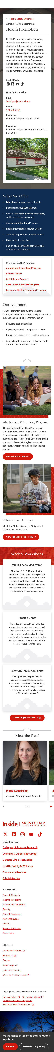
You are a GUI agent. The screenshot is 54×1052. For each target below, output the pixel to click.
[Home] (24, 823)
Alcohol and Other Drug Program (22, 223)
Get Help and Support (17, 279)
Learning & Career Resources (19, 853)
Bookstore (8, 955)
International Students (14, 904)
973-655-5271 (13, 110)
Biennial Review (14, 273)
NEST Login (8, 965)
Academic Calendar (12, 950)
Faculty (6, 909)
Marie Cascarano (17, 790)
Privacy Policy (10, 997)
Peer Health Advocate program (21, 208)
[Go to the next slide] (51, 806)
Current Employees (12, 914)
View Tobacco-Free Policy (19, 537)
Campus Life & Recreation (18, 859)
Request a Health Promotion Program (26, 290)
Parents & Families (12, 928)
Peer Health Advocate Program (22, 284)
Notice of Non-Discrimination (17, 1004)
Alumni (6, 923)
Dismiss (10, 1046)
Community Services (14, 872)
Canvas (6, 960)
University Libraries (12, 970)
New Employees (11, 919)
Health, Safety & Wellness (22, 19)
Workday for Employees (14, 975)
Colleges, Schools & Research (20, 847)
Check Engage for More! (25, 717)
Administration (11, 878)
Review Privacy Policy (34, 1046)
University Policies (31, 997)
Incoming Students (12, 900)
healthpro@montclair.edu (18, 101)
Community (8, 933)
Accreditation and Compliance (17, 1000)
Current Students (11, 895)
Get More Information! (17, 456)
